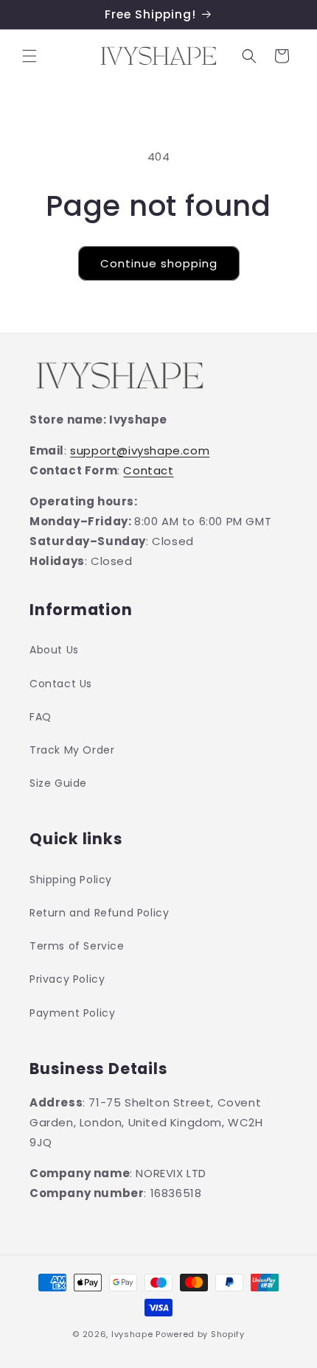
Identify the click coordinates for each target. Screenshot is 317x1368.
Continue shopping (158, 263)
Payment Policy (72, 1013)
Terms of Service (77, 946)
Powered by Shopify (200, 1334)
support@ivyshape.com (139, 450)
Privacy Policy (67, 979)
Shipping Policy (70, 879)
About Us (54, 649)
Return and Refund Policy (99, 912)
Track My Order (71, 750)
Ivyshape (132, 1334)
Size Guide (58, 783)
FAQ (40, 716)
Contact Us (60, 683)
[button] (29, 56)
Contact (148, 470)
